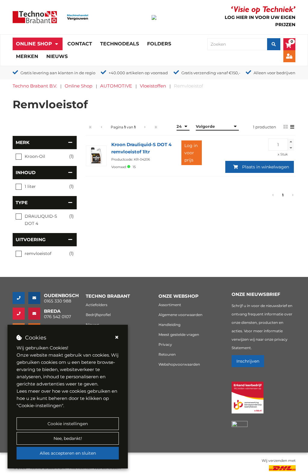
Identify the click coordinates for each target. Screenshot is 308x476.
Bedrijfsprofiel (98, 314)
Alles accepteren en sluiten (68, 453)
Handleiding (169, 324)
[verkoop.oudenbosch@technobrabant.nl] (36, 298)
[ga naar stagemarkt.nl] (247, 401)
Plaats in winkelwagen (265, 167)
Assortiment (170, 304)
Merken (27, 56)
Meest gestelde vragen (179, 334)
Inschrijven (247, 361)
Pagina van (123, 127)
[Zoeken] (273, 44)
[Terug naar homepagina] (35, 17)
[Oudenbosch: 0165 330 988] (20, 298)
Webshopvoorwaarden (179, 364)
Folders (159, 44)
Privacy (165, 344)
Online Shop (34, 44)
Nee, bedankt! (68, 438)
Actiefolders (96, 304)
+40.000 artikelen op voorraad (138, 72)
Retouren (167, 354)
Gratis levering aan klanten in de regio (57, 72)
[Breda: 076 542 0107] (20, 314)
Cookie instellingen (68, 423)
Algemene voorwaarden (180, 314)
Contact (79, 44)
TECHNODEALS (119, 44)
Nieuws (57, 56)
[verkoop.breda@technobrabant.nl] (36, 314)
